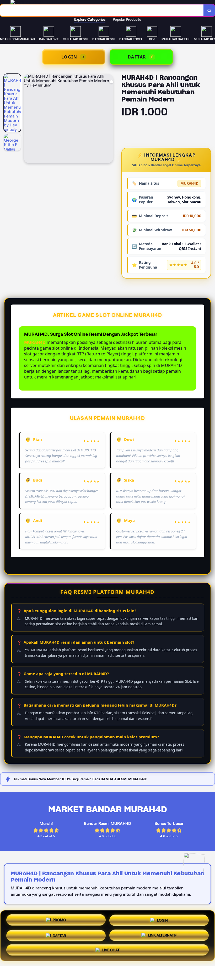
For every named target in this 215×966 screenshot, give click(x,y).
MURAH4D (35, 342)
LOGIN (162, 918)
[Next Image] (109, 119)
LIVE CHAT (111, 950)
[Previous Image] (28, 119)
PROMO (59, 918)
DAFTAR (59, 934)
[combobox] (102, 10)
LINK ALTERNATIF (162, 935)
